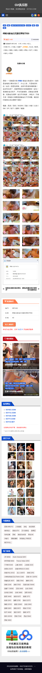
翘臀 (17, 600)
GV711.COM (10, 419)
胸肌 (11, 50)
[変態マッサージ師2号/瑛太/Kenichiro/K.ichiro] (30, 465)
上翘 (18, 565)
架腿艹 (20, 47)
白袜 (18, 592)
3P (20, 43)
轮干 (31, 50)
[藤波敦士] (11, 511)
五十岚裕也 (25, 530)
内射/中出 (9, 573)
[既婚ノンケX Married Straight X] (11, 474)
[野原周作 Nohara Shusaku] (30, 502)
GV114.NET (10, 422)
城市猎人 (7, 530)
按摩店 (33, 530)
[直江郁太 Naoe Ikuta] (30, 511)
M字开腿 (9, 561)
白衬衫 (8, 592)
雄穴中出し (8, 542)
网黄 (33, 25)
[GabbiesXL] (21, 493)
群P (37, 25)
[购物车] (35, 15)
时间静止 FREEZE (25, 538)
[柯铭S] (9, 69)
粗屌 (17, 596)
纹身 (7, 600)
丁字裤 (8, 565)
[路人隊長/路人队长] (11, 502)
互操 (7, 359)
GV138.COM (11, 416)
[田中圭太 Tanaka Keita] (30, 483)
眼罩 (36, 47)
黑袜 (14, 534)
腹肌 (16, 50)
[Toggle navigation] (7, 15)
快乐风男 (32, 526)
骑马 (6, 53)
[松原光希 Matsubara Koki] (30, 456)
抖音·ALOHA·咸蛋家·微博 (29, 359)
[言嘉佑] (11, 465)
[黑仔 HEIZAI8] (11, 483)
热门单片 (28, 25)
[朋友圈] (32, 15)
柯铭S (26, 47)
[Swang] (30, 447)
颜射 (26, 612)
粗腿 (26, 596)
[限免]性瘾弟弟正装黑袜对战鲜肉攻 (29, 289)
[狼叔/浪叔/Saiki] (11, 456)
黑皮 (27, 616)
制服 (8, 25)
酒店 (36, 50)
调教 (4, 28)
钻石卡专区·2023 (10, 388)
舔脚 (21, 50)
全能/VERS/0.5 (22, 569)
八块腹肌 (18, 526)
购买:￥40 (9, 40)
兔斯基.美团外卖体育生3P (13, 289)
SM (25, 43)
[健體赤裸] (11, 493)
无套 (14, 47)
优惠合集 (11, 359)
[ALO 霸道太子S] (30, 474)
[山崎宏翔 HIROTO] (11, 447)
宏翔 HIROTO (8, 526)
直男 (28, 592)
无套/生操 (28, 584)
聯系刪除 (29, 669)
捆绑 (29, 580)
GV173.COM (11, 413)
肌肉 (6, 50)
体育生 (8, 569)
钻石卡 (20, 329)
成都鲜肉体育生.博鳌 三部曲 (16, 365)
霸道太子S (16, 530)
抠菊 (20, 580)
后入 (29, 43)
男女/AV (30, 534)
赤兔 (25, 526)
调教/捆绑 (14, 538)
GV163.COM (11, 410)
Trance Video (23, 561)
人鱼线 (29, 565)
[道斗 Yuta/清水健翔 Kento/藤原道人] (21, 483)
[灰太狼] (21, 511)
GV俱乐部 (21, 5)
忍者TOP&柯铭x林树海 (14, 391)
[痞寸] (21, 474)
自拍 (28, 604)
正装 (19, 588)
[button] (38, 15)
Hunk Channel (19, 557)
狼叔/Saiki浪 (22, 534)
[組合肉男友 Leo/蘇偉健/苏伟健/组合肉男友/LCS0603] (21, 456)
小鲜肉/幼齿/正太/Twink (14, 576)
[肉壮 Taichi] (21, 502)
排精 (7, 584)
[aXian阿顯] (30, 493)
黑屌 (11, 53)
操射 (17, 584)
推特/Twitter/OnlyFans (17, 25)
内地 (4, 25)
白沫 (31, 47)
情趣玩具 (9, 580)
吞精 (30, 573)
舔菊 (17, 608)
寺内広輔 (7, 534)
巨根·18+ (7, 47)
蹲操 (26, 50)
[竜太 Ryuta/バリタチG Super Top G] (21, 465)
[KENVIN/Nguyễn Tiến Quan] (21, 447)
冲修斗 (6, 538)
